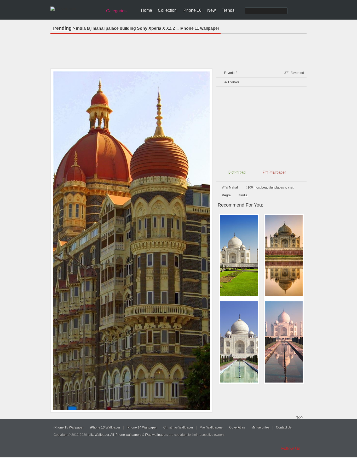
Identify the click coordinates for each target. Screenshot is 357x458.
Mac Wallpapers (211, 427)
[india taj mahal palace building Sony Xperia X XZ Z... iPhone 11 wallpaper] (131, 240)
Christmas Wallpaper (178, 427)
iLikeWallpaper (98, 435)
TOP (299, 417)
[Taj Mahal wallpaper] (239, 342)
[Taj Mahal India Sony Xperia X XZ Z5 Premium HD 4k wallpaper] (284, 255)
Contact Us (284, 427)
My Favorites (260, 427)
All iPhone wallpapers (125, 435)
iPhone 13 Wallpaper (105, 427)
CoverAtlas (237, 427)
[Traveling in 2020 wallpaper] (284, 342)
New (211, 10)
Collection (167, 10)
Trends (228, 10)
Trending (62, 28)
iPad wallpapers (156, 435)
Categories (116, 11)
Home (146, 10)
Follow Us (291, 448)
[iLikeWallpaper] (75, 9)
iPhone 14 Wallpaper (142, 427)
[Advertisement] (178, 49)
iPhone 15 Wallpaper (69, 427)
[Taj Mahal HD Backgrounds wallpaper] (239, 255)
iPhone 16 (191, 10)
